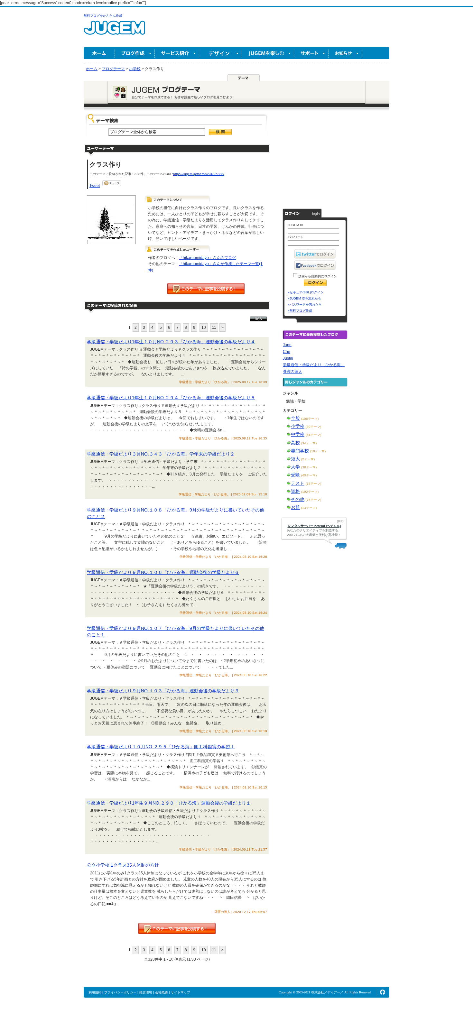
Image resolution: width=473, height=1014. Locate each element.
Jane (287, 345)
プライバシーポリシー (120, 992)
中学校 (297, 434)
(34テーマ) (309, 443)
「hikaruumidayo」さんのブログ (207, 257)
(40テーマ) (309, 475)
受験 (295, 474)
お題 (295, 507)
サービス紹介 (177, 53)
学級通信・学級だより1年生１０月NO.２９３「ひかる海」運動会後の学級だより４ (171, 341)
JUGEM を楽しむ (268, 53)
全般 (295, 418)
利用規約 (94, 992)
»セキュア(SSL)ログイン (306, 292)
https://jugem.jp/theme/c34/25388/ (198, 174)
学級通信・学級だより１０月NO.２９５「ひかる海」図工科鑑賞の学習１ (161, 746)
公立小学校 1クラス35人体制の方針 (123, 865)
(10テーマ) (318, 451)
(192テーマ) (310, 491)
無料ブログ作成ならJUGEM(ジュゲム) (114, 31)
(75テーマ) (313, 500)
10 (203, 327)
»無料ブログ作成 (300, 310)
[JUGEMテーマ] (243, 77)
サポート (311, 53)
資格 (295, 491)
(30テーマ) (313, 427)
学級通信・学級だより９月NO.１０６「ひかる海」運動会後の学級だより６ (163, 572)
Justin (288, 358)
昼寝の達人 (292, 371)
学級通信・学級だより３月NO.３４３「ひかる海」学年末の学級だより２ (161, 453)
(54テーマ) (313, 435)
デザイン (220, 53)
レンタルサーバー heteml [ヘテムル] (314, 526)
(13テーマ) (309, 508)
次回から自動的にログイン (317, 276)
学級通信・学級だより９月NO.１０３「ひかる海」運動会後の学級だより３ (163, 690)
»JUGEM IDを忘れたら (304, 298)
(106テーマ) (310, 418)
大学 (295, 466)
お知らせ (345, 53)
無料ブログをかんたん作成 (103, 15)
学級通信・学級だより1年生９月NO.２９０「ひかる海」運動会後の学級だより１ (169, 803)
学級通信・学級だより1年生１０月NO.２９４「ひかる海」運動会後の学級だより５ (171, 397)
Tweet (94, 185)
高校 (295, 442)
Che (286, 351)
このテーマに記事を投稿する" (177, 928)
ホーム (99, 53)
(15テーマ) (313, 483)
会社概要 (161, 992)
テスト (297, 483)
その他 (297, 499)
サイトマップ (180, 992)
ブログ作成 (135, 53)
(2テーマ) (308, 459)
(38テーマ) (309, 467)
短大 (295, 458)
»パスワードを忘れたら (305, 304)
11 (214, 327)
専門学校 (300, 450)
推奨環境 (145, 992)
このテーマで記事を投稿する (206, 288)
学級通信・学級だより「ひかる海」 (314, 365)
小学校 (297, 426)
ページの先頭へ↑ (382, 992)
